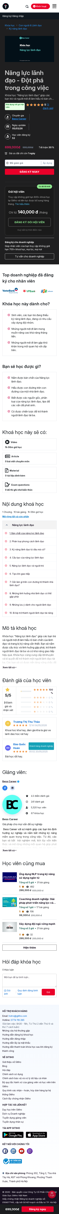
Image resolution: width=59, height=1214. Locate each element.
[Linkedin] (13, 1151)
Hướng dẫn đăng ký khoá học (17, 1034)
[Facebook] (5, 1151)
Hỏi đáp (6, 1070)
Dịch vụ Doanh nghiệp (13, 1113)
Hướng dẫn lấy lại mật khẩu (16, 1042)
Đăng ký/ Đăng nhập (13, 16)
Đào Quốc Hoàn (19, 746)
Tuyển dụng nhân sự (13, 1121)
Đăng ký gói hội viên (29, 222)
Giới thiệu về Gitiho (11, 1062)
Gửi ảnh (7, 992)
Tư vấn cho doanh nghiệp (29, 256)
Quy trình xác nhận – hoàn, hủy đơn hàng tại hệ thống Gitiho (26, 1092)
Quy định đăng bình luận (28, 992)
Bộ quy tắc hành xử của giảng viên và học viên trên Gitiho (29, 1084)
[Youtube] (21, 1151)
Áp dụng (47, 163)
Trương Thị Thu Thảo (26, 721)
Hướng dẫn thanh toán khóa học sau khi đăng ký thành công (27, 1049)
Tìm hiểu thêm (22, 204)
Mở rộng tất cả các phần (15, 516)
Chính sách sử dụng (12, 1074)
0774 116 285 (17, 1020)
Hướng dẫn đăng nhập (14, 1038)
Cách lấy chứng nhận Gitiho (16, 1098)
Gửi (48, 992)
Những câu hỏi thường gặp (16, 1030)
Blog (4, 1066)
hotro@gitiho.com (18, 1016)
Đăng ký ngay (29, 171)
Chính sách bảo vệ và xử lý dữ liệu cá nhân (24, 1078)
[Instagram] (30, 1151)
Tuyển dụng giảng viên (14, 1117)
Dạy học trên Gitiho (12, 1109)
